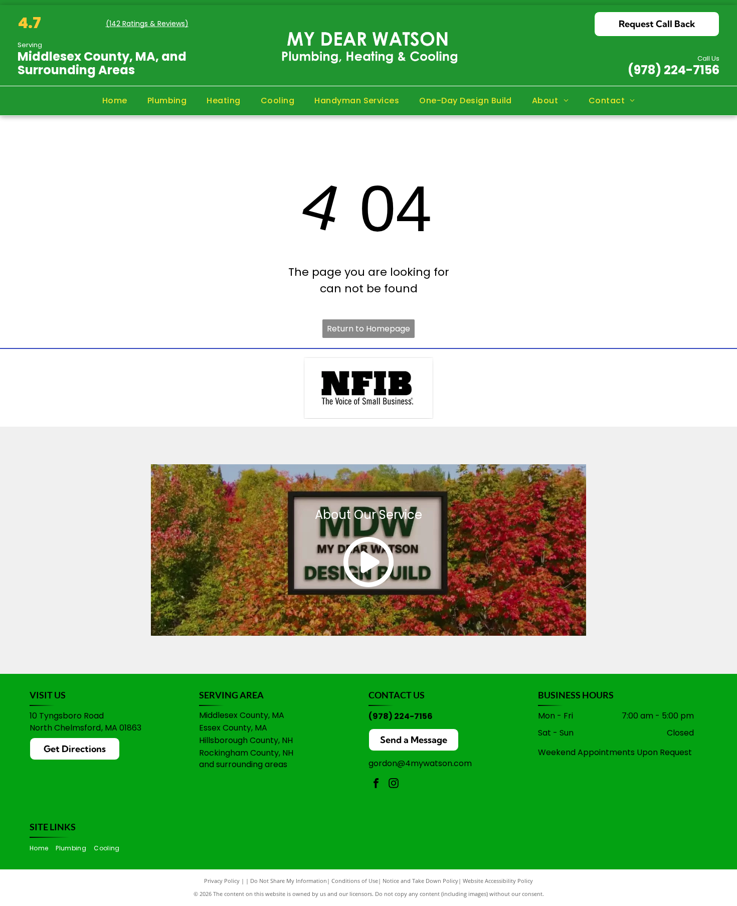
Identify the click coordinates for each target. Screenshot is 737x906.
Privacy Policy (222, 880)
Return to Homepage (368, 328)
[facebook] (376, 784)
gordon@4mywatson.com (420, 763)
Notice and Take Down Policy (420, 880)
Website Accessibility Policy (498, 880)
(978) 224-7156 (673, 70)
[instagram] (393, 784)
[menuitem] (114, 100)
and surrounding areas (243, 764)
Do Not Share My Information (288, 880)
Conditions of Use (354, 880)
